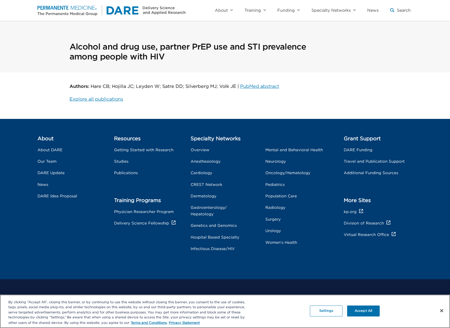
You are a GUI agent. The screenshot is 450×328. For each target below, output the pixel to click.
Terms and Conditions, (149, 322)
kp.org (350, 212)
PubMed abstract (259, 86)
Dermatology (203, 196)
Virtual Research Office (366, 235)
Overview (200, 150)
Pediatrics (275, 185)
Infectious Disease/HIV (213, 249)
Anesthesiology (206, 161)
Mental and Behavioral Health (294, 150)
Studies (121, 161)
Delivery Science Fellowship (141, 223)
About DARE (50, 150)
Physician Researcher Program (144, 212)
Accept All (363, 311)
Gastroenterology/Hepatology (209, 211)
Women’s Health (281, 243)
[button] (400, 12)
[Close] (441, 311)
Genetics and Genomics (214, 226)
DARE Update (51, 173)
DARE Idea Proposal (57, 196)
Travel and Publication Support (374, 161)
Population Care (281, 196)
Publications (126, 173)
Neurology (275, 161)
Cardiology (201, 173)
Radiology (275, 208)
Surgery (273, 219)
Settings (326, 311)
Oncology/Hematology (287, 173)
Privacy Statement (184, 322)
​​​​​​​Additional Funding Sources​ (371, 173)
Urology (273, 231)
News (43, 185)
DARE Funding (358, 150)
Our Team (47, 161)
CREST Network (206, 185)
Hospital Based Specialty (215, 237)
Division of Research (364, 223)
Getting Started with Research (143, 150)
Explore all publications (96, 99)
